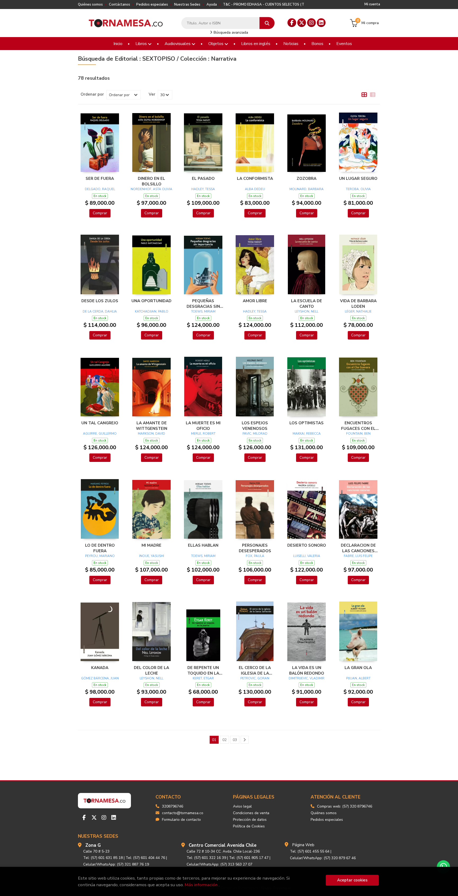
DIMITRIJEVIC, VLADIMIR (306, 678)
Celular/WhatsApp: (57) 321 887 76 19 (116, 864)
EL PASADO (203, 178)
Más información (201, 885)
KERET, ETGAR (203, 678)
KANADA (99, 667)
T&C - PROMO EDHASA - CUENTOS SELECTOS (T (263, 4)
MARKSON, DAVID (151, 433)
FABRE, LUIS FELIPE (358, 556)
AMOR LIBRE (255, 301)
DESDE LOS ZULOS (99, 301)
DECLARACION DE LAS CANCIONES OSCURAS (358, 548)
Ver (152, 94)
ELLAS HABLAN (203, 545)
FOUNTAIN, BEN (358, 433)
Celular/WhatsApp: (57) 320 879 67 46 (323, 858)
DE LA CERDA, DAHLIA (100, 311)
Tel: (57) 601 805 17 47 (248, 857)
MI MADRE (151, 545)
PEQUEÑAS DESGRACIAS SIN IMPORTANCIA (203, 303)
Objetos (216, 44)
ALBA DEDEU (255, 189)
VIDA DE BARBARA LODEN (358, 303)
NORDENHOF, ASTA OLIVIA (151, 189)
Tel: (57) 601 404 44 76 (145, 857)
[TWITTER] (301, 22)
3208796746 (172, 806)
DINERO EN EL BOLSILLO (151, 181)
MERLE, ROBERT (203, 433)
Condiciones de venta (251, 812)
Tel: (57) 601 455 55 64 (309, 851)
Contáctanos (119, 4)
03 (235, 739)
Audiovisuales (178, 44)
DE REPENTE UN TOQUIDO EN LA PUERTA (203, 670)
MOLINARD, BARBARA (306, 189)
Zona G (93, 845)
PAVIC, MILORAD (255, 433)
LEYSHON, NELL (306, 311)
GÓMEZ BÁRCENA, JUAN (100, 678)
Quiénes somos (90, 4)
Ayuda (211, 4)
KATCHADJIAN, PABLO (151, 311)
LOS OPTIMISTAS (306, 423)
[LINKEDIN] (321, 22)
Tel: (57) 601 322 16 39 (206, 857)
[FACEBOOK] (292, 22)
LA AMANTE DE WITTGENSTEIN (151, 425)
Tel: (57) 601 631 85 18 (103, 857)
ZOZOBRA (306, 178)
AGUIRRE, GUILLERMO (100, 433)
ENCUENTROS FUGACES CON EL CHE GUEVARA (358, 425)
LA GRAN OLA (358, 667)
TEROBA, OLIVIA (358, 189)
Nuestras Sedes (187, 4)
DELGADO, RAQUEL (100, 189)
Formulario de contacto (181, 819)
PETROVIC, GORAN (254, 678)
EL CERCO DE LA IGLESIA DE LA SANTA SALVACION (255, 670)
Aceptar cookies (352, 880)
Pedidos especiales (152, 4)
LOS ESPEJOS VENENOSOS (255, 425)
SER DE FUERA (100, 178)
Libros (141, 44)
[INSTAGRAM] (311, 22)
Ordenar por (92, 94)
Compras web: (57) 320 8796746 (344, 806)
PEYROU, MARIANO (100, 556)
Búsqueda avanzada (230, 32)
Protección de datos (250, 819)
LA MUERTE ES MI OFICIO (203, 425)
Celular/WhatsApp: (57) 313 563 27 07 (219, 864)
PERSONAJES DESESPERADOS (255, 548)
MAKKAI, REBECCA (307, 433)
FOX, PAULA (255, 556)
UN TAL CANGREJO (99, 423)
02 (224, 739)
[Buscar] (267, 23)
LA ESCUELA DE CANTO (306, 303)
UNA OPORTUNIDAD (151, 301)
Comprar (100, 213)
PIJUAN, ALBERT (358, 678)
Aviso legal (242, 806)
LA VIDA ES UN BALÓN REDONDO (306, 670)
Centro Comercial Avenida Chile (223, 845)
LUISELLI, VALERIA (306, 556)
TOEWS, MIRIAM (203, 311)
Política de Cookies (249, 826)
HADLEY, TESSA (203, 189)
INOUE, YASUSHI (151, 556)
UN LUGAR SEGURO (358, 178)
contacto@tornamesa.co (182, 812)
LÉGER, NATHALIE (358, 311)
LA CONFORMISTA (255, 178)
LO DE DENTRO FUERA (100, 548)
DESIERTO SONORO (306, 545)
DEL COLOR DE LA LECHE (151, 670)
